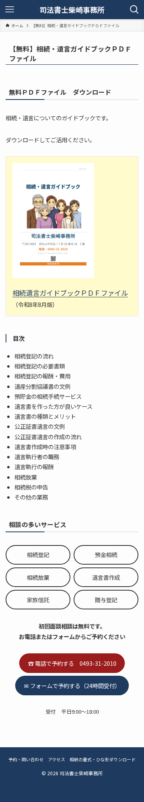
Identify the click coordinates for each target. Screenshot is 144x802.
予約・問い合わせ (26, 759)
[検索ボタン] (134, 9)
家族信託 (38, 599)
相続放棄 (38, 577)
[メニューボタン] (9, 9)
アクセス (56, 759)
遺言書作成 (106, 577)
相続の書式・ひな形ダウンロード (103, 759)
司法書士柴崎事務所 (72, 9)
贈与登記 (106, 599)
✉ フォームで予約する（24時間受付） (72, 685)
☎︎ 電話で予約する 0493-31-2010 (72, 663)
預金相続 (106, 554)
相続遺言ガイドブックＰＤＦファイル (70, 293)
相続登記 (38, 554)
